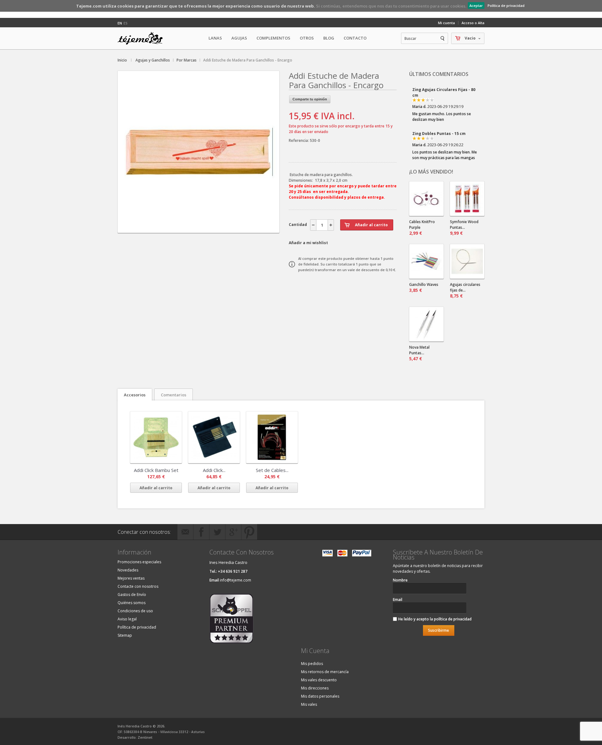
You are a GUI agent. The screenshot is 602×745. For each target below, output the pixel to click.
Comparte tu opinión (310, 99)
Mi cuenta (446, 22)
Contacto (355, 38)
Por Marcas (187, 60)
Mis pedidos (312, 663)
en (120, 23)
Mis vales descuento (319, 680)
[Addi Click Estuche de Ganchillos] (214, 437)
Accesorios (134, 395)
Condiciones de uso (135, 611)
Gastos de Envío (132, 594)
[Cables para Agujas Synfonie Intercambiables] (426, 198)
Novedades (128, 570)
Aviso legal (127, 619)
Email (397, 599)
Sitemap (125, 635)
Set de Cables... (272, 470)
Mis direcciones (315, 688)
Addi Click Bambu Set (156, 470)
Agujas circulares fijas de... (465, 290)
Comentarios (173, 395)
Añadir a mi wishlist (308, 242)
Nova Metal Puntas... (419, 353)
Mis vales (309, 704)
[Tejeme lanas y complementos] (143, 38)
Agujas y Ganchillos (152, 60)
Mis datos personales (320, 696)
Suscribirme (438, 630)
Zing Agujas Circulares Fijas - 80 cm (443, 92)
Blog (328, 38)
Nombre (400, 580)
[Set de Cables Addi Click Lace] (272, 437)
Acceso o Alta (473, 22)
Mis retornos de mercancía (325, 671)
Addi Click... (214, 470)
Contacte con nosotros (138, 586)
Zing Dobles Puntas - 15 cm (439, 133)
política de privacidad (453, 619)
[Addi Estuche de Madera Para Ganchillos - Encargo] (198, 227)
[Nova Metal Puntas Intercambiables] (426, 324)
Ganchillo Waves (423, 287)
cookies (125, 6)
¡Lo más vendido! (431, 171)
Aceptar (476, 5)
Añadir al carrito (156, 487)
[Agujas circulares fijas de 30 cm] (467, 261)
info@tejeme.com (235, 580)
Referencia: (299, 140)
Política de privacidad (506, 5)
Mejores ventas (131, 578)
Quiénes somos (131, 602)
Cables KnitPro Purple (422, 227)
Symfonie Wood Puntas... (464, 227)
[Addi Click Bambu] (156, 437)
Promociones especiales (139, 562)
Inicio (122, 60)
